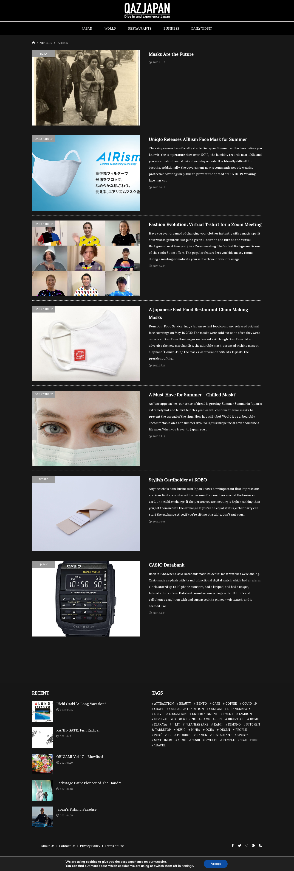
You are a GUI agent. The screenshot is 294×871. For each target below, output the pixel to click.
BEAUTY (185, 703)
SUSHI (196, 740)
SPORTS (243, 735)
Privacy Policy (90, 845)
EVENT (228, 714)
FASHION (245, 714)
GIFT (218, 719)
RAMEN (202, 735)
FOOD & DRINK (185, 719)
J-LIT (176, 724)
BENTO (201, 703)
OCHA (210, 730)
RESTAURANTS (139, 28)
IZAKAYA (160, 724)
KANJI (218, 724)
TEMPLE (229, 740)
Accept (216, 864)
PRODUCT (184, 735)
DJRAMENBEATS (239, 709)
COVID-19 (249, 703)
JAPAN (87, 28)
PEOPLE (241, 730)
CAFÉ (216, 703)
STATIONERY (163, 740)
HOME (254, 719)
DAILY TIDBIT (201, 28)
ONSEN (225, 730)
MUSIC (181, 730)
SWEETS (211, 740)
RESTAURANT (222, 735)
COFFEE (231, 703)
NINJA (195, 730)
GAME (205, 719)
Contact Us (67, 845)
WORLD (110, 28)
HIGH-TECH (236, 719)
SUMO (182, 740)
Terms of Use (114, 845)
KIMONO (234, 724)
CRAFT (159, 709)
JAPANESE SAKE (197, 724)
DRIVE (158, 714)
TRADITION (248, 740)
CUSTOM (215, 709)
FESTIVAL (161, 719)
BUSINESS (171, 28)
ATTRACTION (164, 703)
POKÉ (158, 735)
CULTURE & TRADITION (186, 709)
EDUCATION (178, 714)
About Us (47, 845)
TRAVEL (160, 745)
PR (169, 735)
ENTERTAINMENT (205, 714)
